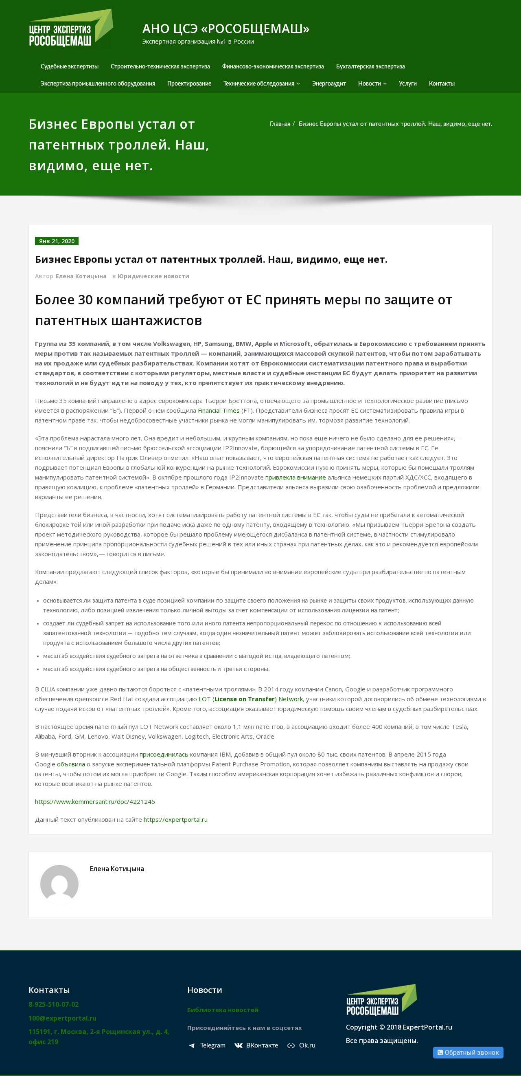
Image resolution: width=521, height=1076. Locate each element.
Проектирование (189, 84)
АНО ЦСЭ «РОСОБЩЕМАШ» (226, 28)
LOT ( (207, 699)
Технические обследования (258, 84)
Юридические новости (153, 276)
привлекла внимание (295, 477)
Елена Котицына (81, 276)
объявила (71, 764)
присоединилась (164, 754)
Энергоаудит (329, 84)
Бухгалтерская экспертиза (370, 67)
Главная (280, 124)
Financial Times (219, 410)
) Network (289, 699)
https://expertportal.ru (176, 819)
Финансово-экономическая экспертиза (273, 67)
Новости (369, 84)
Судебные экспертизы (70, 67)
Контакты (442, 84)
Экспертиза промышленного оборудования (98, 84)
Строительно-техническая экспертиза (160, 67)
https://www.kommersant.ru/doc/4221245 (95, 801)
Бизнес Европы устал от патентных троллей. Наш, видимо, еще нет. (396, 124)
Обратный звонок (471, 1052)
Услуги (408, 84)
